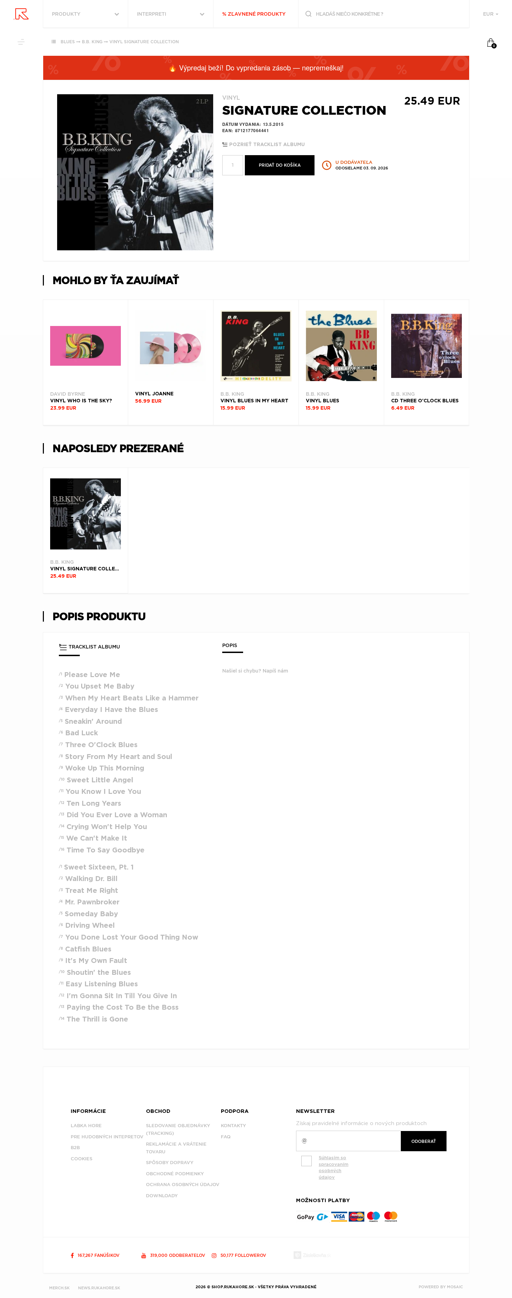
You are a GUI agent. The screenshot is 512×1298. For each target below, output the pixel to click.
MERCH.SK (59, 1287)
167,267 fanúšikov (97, 1255)
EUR (489, 14)
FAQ (226, 1136)
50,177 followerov (242, 1255)
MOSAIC (455, 1286)
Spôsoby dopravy (169, 1162)
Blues (68, 41)
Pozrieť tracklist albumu (266, 144)
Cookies (81, 1158)
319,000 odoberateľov (177, 1255)
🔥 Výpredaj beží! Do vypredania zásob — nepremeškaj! (256, 67)
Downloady (162, 1195)
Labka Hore (86, 1125)
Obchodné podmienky (175, 1173)
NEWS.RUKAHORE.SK (99, 1287)
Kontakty (233, 1125)
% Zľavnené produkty (254, 14)
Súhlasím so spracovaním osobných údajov (333, 1167)
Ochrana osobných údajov (182, 1184)
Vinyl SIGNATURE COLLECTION (144, 41)
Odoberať (423, 1141)
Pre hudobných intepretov (107, 1136)
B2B (75, 1147)
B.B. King (92, 41)
